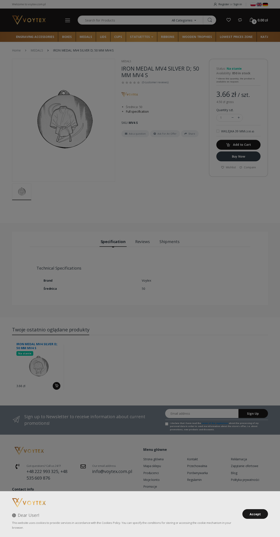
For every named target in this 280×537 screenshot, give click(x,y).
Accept (255, 514)
